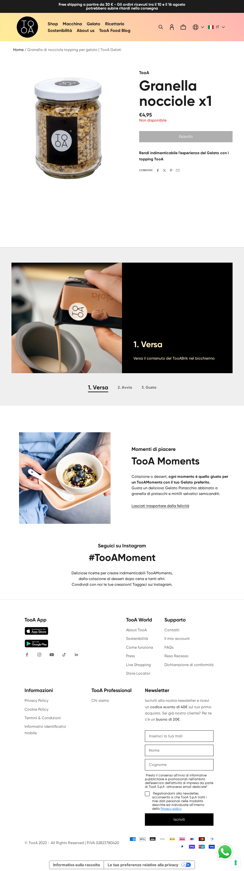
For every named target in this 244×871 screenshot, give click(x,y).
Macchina (72, 24)
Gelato (93, 24)
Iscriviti (179, 819)
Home (18, 49)
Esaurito (186, 136)
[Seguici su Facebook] (27, 654)
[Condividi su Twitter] (164, 170)
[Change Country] (198, 27)
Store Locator (138, 673)
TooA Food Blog (114, 30)
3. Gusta (149, 387)
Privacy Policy (36, 700)
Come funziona (139, 647)
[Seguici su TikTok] (64, 654)
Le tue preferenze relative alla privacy (143, 864)
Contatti (171, 630)
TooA (144, 72)
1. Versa (98, 387)
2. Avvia (125, 387)
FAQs (168, 647)
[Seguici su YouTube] (51, 654)
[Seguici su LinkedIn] (76, 654)
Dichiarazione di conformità (189, 664)
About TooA (136, 630)
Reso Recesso (176, 656)
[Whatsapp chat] (224, 851)
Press (130, 656)
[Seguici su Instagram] (39, 654)
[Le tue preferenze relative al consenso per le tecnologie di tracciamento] (235, 862)
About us (85, 30)
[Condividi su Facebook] (158, 170)
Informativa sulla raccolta (76, 864)
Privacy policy (171, 808)
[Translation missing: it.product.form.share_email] (178, 170)
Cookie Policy (36, 709)
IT (217, 27)
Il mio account (177, 638)
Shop (53, 24)
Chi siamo (100, 700)
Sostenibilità (60, 30)
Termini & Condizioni (43, 718)
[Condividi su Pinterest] (171, 170)
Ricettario (114, 24)
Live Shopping (138, 664)
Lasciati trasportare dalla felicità (160, 506)
